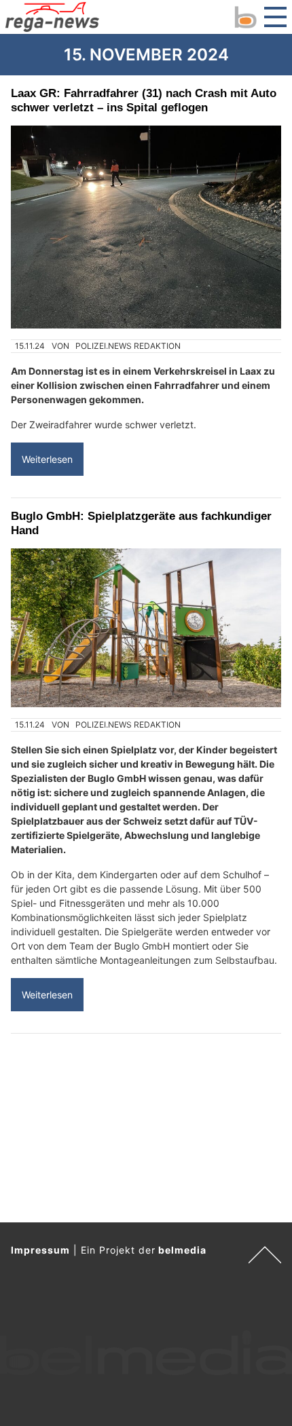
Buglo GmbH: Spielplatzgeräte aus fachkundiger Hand (141, 523)
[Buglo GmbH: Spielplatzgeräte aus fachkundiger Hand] (146, 627)
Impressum (40, 1250)
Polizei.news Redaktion (128, 346)
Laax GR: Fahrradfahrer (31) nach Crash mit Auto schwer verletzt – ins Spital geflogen (143, 100)
